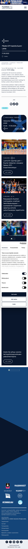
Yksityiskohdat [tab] (14, 247)
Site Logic (17, 547)
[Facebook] (11, 104)
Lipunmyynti (18, 128)
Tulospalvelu (5, 526)
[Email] (17, 104)
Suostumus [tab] (5, 247)
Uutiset (3, 523)
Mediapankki (5, 535)
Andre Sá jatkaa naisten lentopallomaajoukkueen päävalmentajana (12, 354)
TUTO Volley (10, 70)
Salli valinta (14, 299)
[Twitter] (14, 104)
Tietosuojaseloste (14, 545)
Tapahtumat (5, 521)
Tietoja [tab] (23, 247)
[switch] (24, 278)
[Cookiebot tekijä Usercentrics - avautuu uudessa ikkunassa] (20, 243)
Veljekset (5, 108)
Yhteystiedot (5, 528)
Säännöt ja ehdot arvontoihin (9, 532)
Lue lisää (8, 172)
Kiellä (14, 304)
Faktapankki (5, 530)
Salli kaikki (14, 294)
